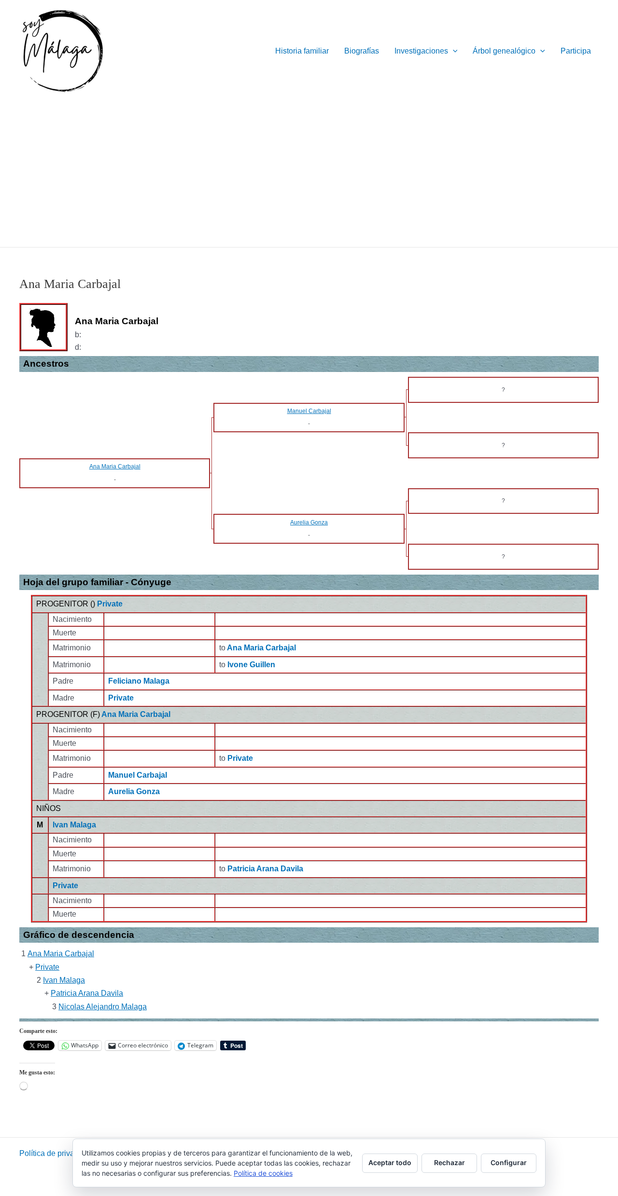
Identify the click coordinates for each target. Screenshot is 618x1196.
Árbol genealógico (504, 51)
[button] (453, 51)
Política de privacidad (56, 1153)
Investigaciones (421, 51)
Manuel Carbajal (137, 775)
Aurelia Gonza (134, 791)
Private (110, 604)
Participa (576, 51)
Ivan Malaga (74, 825)
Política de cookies (263, 1173)
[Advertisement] (309, 174)
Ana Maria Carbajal (135, 714)
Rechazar (449, 1162)
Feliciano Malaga (138, 681)
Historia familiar (302, 51)
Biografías (361, 51)
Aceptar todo (389, 1162)
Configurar (509, 1162)
